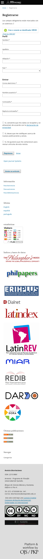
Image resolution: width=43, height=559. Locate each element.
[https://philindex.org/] (21, 261)
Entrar (18, 153)
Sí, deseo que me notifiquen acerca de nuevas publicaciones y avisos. (18, 134)
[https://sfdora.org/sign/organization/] (13, 421)
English (6, 207)
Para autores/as (9, 189)
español (7, 210)
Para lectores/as (9, 186)
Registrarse (8, 153)
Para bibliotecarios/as (11, 193)
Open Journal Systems (12, 161)
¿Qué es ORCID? (8, 34)
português (8, 214)
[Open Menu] (2, 2)
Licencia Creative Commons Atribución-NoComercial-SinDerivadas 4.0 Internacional (20, 500)
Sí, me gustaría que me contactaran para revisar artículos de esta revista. (20, 143)
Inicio (4, 8)
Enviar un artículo (12, 171)
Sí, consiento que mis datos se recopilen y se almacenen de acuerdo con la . (21, 125)
